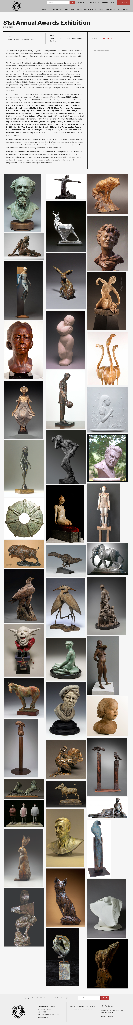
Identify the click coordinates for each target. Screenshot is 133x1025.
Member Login (108, 2)
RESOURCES (123, 9)
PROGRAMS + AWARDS (87, 9)
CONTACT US (93, 2)
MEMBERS (57, 9)
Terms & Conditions (107, 1016)
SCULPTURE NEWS (107, 9)
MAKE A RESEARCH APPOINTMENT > (82, 1006)
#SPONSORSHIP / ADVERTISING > (81, 1009)
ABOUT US (46, 9)
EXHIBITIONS (69, 9)
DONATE (80, 2)
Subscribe (105, 998)
